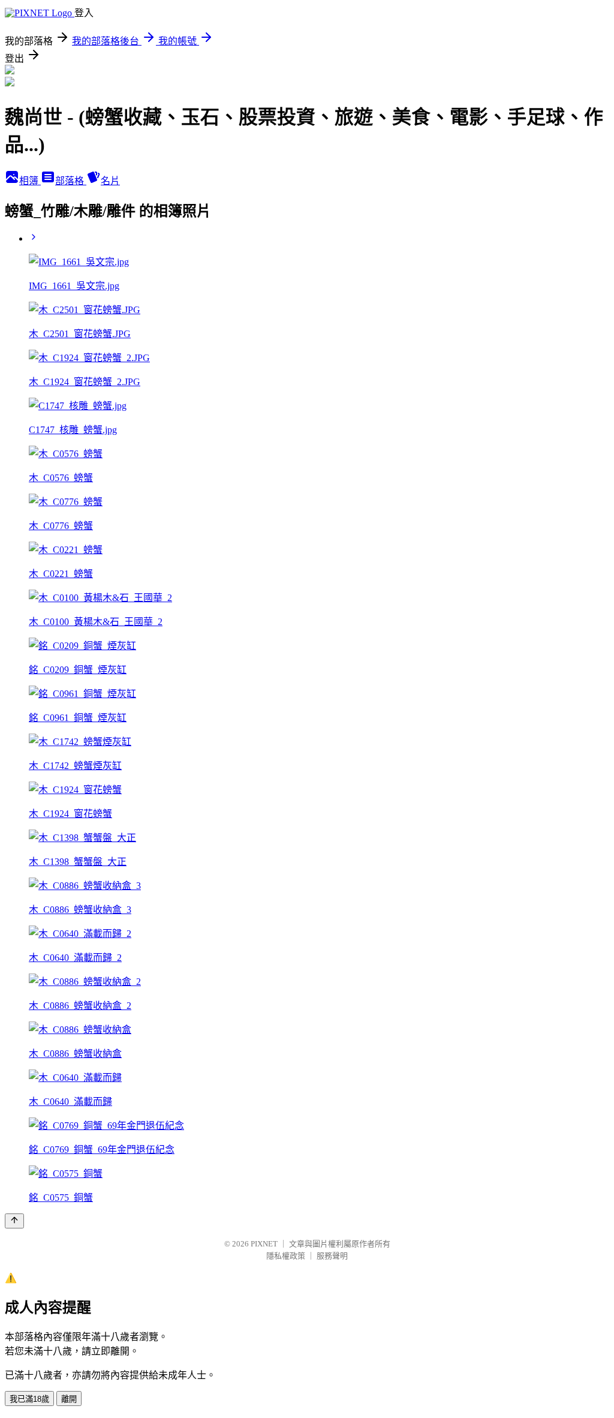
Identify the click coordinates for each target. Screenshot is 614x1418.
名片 (110, 181)
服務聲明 (332, 1255)
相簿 (30, 181)
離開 (69, 1399)
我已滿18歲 (29, 1399)
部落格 (70, 181)
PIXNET (264, 1243)
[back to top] (14, 1220)
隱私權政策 (285, 1255)
